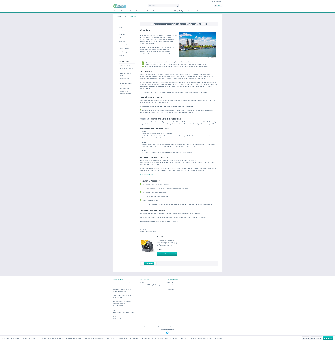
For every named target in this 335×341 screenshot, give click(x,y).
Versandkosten (163, 326)
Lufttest (121, 38)
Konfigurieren (328, 338)
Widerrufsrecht (172, 283)
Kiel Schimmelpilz (125, 78)
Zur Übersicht (148, 263)
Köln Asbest (123, 86)
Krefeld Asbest (124, 91)
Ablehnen (306, 338)
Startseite (121, 24)
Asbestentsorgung (124, 52)
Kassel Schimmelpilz (126, 73)
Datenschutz (171, 285)
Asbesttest (122, 31)
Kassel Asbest (124, 71)
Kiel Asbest (123, 76)
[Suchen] (177, 5)
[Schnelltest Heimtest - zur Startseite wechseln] (120, 6)
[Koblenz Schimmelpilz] (142, 263)
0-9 (152, 24)
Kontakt (142, 283)
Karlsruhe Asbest (125, 66)
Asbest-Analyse (162, 237)
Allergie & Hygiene (124, 48)
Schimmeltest (123, 45)
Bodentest (122, 34)
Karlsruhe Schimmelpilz (127, 68)
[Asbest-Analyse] (148, 246)
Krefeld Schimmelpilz (126, 93)
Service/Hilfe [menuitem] (217, 1)
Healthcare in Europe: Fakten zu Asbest (148, 231)
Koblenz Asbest (124, 81)
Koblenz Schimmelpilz (126, 83)
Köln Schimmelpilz (125, 88)
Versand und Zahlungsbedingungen (150, 285)
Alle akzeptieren (316, 338)
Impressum (171, 289)
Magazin (121, 55)
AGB (169, 287)
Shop (120, 27)
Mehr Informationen (216, 338)
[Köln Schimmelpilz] (155, 263)
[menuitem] (163, 5)
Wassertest (122, 41)
